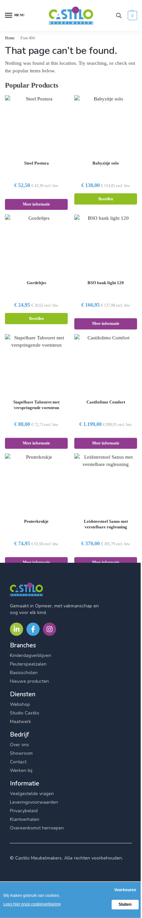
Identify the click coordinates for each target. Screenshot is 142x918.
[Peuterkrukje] (36, 483)
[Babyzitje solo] (105, 125)
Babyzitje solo (105, 163)
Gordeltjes (36, 282)
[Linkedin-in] (16, 629)
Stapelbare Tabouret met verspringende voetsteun (36, 405)
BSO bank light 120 (106, 282)
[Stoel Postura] (36, 125)
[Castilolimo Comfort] (105, 364)
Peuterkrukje (36, 521)
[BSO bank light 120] (105, 244)
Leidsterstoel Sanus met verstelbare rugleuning (106, 524)
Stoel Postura (36, 163)
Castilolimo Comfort (106, 402)
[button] (131, 15)
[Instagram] (49, 629)
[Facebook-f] (33, 629)
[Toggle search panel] (119, 15)
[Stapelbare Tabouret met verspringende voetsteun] (36, 364)
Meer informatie (36, 204)
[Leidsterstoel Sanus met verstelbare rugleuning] (105, 483)
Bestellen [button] (105, 199)
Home (10, 38)
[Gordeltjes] (36, 244)
